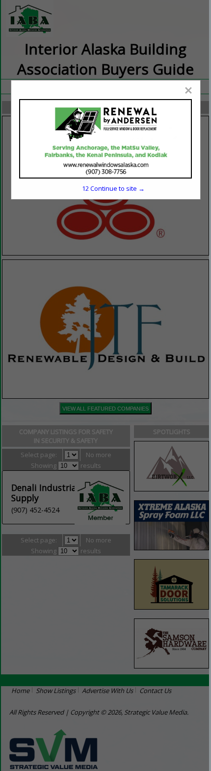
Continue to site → (113, 188)
